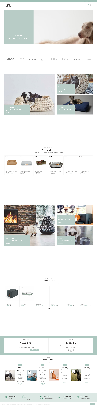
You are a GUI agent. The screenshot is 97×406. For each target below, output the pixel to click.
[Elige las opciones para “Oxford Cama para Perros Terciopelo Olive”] (47, 157)
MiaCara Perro (82, 173)
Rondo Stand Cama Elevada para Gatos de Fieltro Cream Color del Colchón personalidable (71, 303)
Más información (85, 404)
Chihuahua (64, 367)
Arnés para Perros (20, 368)
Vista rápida (17, 160)
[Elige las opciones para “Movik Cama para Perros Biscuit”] (17, 157)
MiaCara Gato (8, 304)
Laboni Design (37, 173)
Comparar (17, 162)
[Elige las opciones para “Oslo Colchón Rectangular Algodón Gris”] (32, 157)
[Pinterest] (74, 350)
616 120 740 (11, 398)
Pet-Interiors (67, 304)
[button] (62, 157)
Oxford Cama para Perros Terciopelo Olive (39, 172)
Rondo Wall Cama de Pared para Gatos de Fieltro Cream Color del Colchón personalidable (85, 303)
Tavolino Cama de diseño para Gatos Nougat (40, 302)
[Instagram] (71, 350)
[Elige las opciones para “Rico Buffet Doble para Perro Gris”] (77, 157)
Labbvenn (7, 172)
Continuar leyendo (20, 384)
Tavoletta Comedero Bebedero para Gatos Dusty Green (25, 302)
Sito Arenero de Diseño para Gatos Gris (11, 302)
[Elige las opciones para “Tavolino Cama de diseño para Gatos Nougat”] (47, 288)
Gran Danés (87, 367)
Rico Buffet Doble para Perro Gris (71, 171)
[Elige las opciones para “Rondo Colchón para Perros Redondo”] (91, 157)
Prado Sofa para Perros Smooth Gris (55, 172)
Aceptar (93, 404)
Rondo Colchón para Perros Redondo (84, 172)
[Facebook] (68, 350)
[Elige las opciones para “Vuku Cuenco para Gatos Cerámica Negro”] (62, 288)
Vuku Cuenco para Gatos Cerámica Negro (54, 302)
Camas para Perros (42, 368)
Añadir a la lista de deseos (17, 165)
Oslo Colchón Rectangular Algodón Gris (25, 172)
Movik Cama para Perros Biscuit (11, 171)
